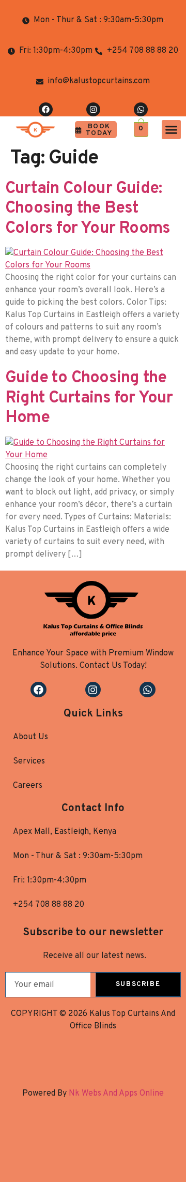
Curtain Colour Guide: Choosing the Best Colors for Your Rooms (87, 208)
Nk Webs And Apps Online (115, 1093)
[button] (171, 130)
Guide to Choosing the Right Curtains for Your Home (89, 398)
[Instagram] (93, 109)
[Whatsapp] (141, 109)
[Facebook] (46, 109)
